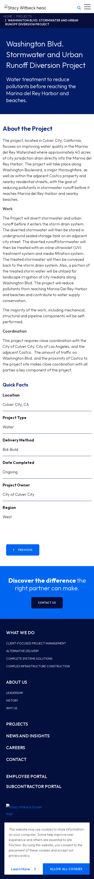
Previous (25, 549)
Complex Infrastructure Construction (38, 666)
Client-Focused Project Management (36, 643)
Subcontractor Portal (34, 786)
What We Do (20, 632)
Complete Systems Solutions (29, 659)
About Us (16, 682)
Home (7, 16)
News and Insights (28, 735)
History (12, 700)
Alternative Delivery (22, 651)
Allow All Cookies (66, 869)
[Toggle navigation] (87, 6)
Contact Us (47, 602)
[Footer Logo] (25, 810)
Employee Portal (26, 776)
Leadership (14, 693)
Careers (15, 747)
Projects (24, 16)
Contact (16, 759)
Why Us (11, 708)
